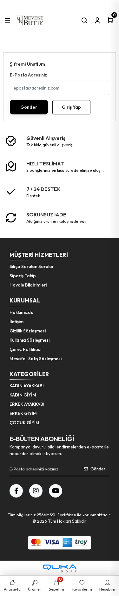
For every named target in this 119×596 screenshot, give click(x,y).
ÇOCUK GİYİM (24, 422)
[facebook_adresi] (16, 491)
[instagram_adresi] (36, 491)
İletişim (16, 321)
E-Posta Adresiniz (28, 75)
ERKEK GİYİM (23, 413)
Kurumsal (25, 300)
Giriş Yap (71, 107)
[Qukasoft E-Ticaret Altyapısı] (59, 568)
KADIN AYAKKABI (27, 386)
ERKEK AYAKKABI (27, 404)
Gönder (28, 107)
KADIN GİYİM (23, 395)
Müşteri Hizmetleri (39, 254)
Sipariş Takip (23, 276)
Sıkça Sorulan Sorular (32, 266)
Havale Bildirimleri (28, 285)
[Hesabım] (97, 20)
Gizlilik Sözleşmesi (28, 331)
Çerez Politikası (25, 349)
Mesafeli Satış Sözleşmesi (36, 358)
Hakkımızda (22, 312)
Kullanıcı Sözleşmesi (30, 340)
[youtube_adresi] (55, 491)
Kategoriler (29, 374)
